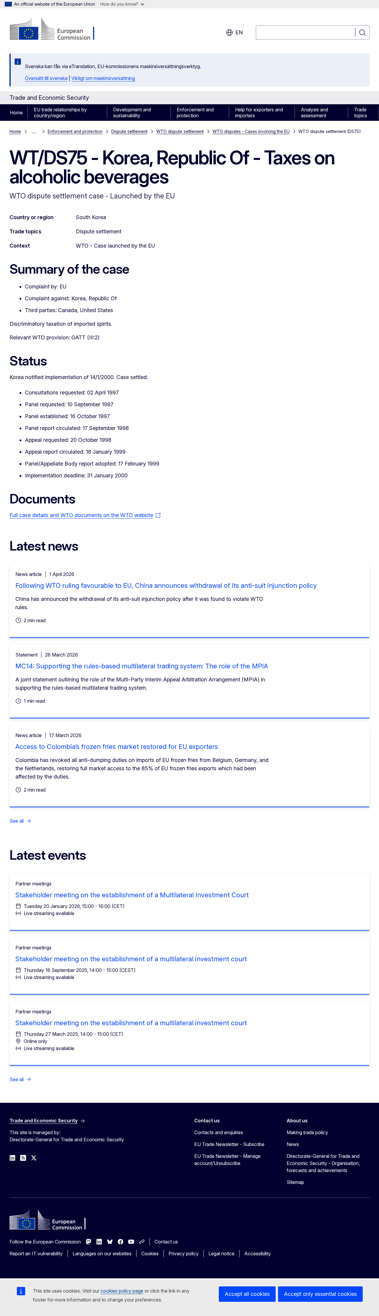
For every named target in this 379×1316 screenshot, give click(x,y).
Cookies (150, 1253)
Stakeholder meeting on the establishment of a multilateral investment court (131, 959)
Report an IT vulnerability (36, 1253)
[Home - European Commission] (57, 29)
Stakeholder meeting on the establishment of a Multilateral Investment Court (132, 895)
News (293, 1144)
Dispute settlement (129, 131)
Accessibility (257, 1253)
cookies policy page (122, 1291)
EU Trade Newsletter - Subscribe (229, 1144)
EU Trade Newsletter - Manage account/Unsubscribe (227, 1159)
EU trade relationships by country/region (60, 112)
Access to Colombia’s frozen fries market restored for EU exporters (116, 746)
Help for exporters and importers (259, 112)
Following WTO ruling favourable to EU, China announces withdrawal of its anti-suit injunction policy (166, 585)
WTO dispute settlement (180, 131)
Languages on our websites (102, 1253)
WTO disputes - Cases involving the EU (251, 131)
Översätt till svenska (46, 78)
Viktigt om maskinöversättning (103, 78)
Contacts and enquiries (218, 1132)
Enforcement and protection (195, 112)
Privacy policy (183, 1253)
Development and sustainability (132, 112)
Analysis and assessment (314, 112)
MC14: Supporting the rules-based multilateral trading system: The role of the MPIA (141, 666)
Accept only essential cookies (320, 1294)
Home (16, 112)
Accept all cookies (247, 1294)
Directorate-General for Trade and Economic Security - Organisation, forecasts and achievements (323, 1163)
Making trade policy (307, 1132)
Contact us (166, 1242)
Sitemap (295, 1182)
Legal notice (221, 1253)
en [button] (239, 32)
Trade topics (360, 112)
